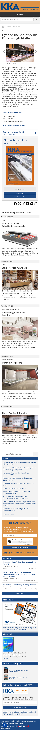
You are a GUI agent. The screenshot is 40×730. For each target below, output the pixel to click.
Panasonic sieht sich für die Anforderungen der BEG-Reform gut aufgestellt (19, 469)
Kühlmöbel (16, 27)
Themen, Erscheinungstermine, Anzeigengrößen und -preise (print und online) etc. (19, 628)
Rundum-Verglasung (12, 362)
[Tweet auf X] (19, 204)
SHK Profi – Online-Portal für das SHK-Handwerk (18, 670)
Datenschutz (9, 723)
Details (5, 659)
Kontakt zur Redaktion (28, 721)
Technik (8, 27)
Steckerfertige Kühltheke (14, 267)
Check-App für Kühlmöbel (14, 413)
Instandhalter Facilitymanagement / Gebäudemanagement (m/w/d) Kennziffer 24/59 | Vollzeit (19, 574)
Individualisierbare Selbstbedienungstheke (14, 224)
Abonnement (20, 193)
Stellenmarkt (15, 721)
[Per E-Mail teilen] (32, 203)
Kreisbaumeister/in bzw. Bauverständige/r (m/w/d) (19, 563)
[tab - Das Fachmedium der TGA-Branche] (6, 677)
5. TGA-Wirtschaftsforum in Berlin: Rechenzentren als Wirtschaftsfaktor (15, 497)
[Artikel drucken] (36, 203)
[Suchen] (36, 19)
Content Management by (9, 726)
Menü (21, 14)
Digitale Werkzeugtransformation (14, 488)
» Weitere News (8, 515)
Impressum (19, 723)
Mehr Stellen (20, 593)
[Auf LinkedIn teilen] (28, 204)
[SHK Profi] (6, 670)
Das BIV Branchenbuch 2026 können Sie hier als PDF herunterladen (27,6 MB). (19, 713)
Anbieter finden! (21, 708)
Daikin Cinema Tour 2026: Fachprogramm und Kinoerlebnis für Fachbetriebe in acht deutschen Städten (20, 504)
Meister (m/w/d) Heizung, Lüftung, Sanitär (19, 584)
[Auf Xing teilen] (24, 204)
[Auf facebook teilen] (15, 204)
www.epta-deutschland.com (14, 125)
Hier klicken (22, 542)
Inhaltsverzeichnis (20, 197)
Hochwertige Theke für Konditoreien (13, 313)
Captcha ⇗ (27, 544)
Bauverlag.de (5, 728)
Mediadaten (5, 721)
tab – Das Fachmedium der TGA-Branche (18, 677)
